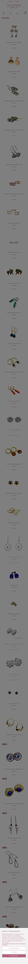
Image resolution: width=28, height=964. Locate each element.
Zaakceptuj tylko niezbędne (14, 948)
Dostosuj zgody (14, 952)
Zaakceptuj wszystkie (14, 955)
